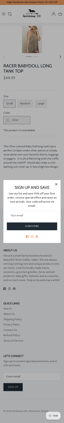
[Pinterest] (36, 236)
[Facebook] (27, 236)
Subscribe (32, 226)
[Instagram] (32, 236)
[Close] (56, 184)
